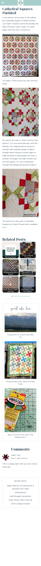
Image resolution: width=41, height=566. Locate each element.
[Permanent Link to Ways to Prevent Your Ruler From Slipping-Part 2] (20, 431)
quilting (26, 296)
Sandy (13, 455)
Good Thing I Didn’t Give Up (20, 500)
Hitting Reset (20, 492)
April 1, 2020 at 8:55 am (19, 458)
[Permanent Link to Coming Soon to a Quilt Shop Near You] (20, 331)
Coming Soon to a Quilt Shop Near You (20, 336)
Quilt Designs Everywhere (20, 496)
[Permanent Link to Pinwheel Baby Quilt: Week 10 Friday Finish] (20, 378)
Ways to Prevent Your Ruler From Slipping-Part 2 (20, 436)
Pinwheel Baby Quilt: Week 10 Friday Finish (20, 383)
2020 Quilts (18, 296)
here (4, 227)
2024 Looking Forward (20, 504)
